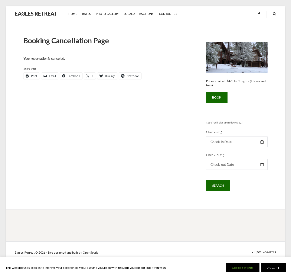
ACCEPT (273, 267)
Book (216, 97)
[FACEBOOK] (259, 14)
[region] (145, 266)
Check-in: (214, 132)
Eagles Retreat (36, 13)
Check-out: (215, 155)
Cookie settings (242, 267)
